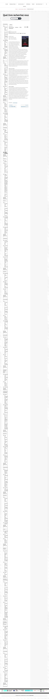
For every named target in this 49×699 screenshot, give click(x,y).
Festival (33, 4)
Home (17, 9)
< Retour (10, 24)
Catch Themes (31, 695)
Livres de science (21, 4)
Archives (24, 6)
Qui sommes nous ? (39, 4)
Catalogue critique (13, 4)
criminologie (15, 102)
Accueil (7, 4)
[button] (26, 27)
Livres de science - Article (22, 9)
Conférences (28, 4)
